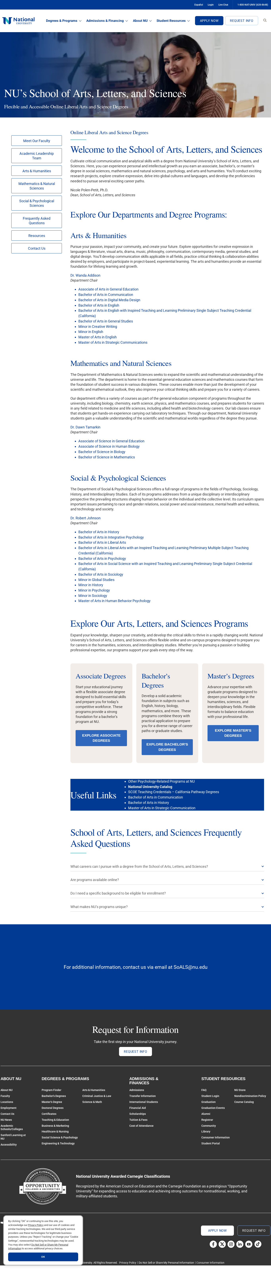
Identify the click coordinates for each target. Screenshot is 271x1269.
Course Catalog (244, 1102)
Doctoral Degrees (52, 1107)
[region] (43, 1240)
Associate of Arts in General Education (108, 289)
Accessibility (9, 1144)
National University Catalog (150, 787)
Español (198, 4)
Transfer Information (142, 1096)
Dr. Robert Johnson (85, 518)
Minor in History (90, 585)
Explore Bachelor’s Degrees (167, 747)
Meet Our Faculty (36, 141)
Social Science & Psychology (60, 1137)
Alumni (205, 1113)
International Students (143, 1102)
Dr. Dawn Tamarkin (85, 427)
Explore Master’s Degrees (233, 733)
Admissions (136, 1090)
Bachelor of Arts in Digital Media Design (109, 300)
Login (211, 4)
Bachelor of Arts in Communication (105, 294)
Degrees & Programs (61, 21)
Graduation (208, 1102)
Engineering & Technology (58, 1143)
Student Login (210, 1096)
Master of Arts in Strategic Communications (112, 342)
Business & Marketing (55, 1125)
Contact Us (36, 248)
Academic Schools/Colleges (12, 1127)
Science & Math (92, 1102)
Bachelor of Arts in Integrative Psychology (111, 537)
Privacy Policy (127, 1262)
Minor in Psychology (94, 590)
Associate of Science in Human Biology (109, 446)
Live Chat (223, 4)
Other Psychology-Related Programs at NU (161, 781)
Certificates (49, 1113)
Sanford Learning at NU (13, 1136)
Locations (7, 1102)
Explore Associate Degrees (101, 738)
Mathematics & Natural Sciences (36, 186)
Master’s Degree (52, 1102)
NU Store (240, 1090)
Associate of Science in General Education (111, 441)
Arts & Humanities (36, 171)
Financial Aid (137, 1107)
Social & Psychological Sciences (36, 203)
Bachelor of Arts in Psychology (102, 558)
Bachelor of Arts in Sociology (100, 574)
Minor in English (90, 332)
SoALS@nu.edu (191, 967)
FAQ (204, 1090)
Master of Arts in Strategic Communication (161, 808)
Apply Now (209, 21)
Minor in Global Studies (96, 580)
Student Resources (171, 21)
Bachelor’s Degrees (54, 1096)
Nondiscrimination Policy (250, 1096)
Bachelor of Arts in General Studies (105, 321)
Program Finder (51, 1090)
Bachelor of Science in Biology (101, 452)
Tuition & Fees (138, 1119)
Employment (8, 1107)
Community (208, 1125)
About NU (140, 21)
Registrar (207, 1119)
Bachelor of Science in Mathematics (106, 457)
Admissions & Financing (105, 21)
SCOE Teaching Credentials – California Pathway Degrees (173, 792)
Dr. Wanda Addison (85, 275)
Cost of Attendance (141, 1125)
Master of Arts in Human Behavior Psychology (114, 601)
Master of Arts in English (97, 337)
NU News (6, 1119)
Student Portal (210, 1143)
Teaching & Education (55, 1119)
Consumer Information (215, 1137)
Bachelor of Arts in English (98, 305)
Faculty (5, 1096)
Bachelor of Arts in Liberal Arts (102, 542)
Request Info (241, 21)
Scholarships (137, 1113)
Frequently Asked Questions (36, 220)
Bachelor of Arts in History (98, 532)
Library (205, 1131)
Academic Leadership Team (36, 155)
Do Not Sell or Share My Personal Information (166, 1262)
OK (43, 1256)
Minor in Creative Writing (97, 326)
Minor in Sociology (92, 596)
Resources (36, 236)
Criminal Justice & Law (96, 1096)
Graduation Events (213, 1107)
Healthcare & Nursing (55, 1131)
